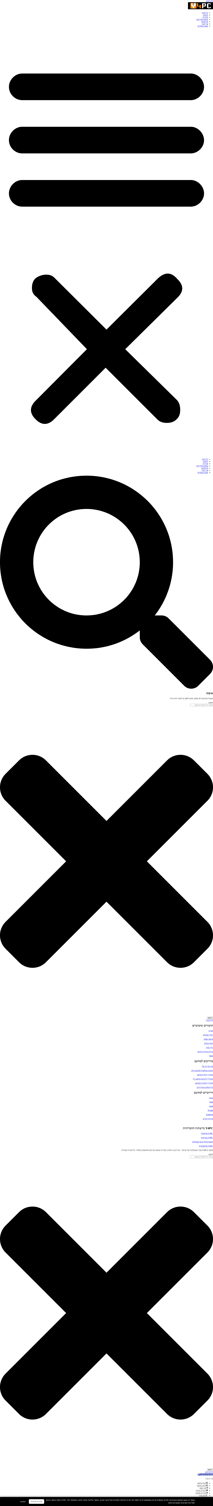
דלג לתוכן (209, 1)
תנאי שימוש (208, 1043)
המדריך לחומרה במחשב (204, 1083)
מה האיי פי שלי (207, 1066)
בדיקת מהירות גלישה (205, 1052)
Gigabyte (209, 1115)
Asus (211, 1098)
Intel (211, 1102)
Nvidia (210, 1110)
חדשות (205, 15)
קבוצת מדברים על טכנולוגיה (202, 1142)
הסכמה (23, 1502)
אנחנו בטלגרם (203, 26)
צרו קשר (205, 24)
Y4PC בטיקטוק (207, 1138)
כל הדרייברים (208, 1119)
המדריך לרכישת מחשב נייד (203, 1079)
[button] (106, 242)
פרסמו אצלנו (208, 1039)
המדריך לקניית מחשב (205, 1075)
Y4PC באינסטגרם (206, 1146)
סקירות (205, 17)
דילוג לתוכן (209, 1472)
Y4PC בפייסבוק (207, 1133)
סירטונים (204, 22)
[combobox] (201, 705)
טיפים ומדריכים (202, 19)
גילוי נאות (209, 1047)
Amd (211, 1106)
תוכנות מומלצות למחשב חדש (202, 1071)
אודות (211, 1031)
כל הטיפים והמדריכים (205, 1087)
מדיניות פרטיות (36, 1501)
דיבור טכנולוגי (208, 1035)
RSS (211, 1056)
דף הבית (205, 13)
